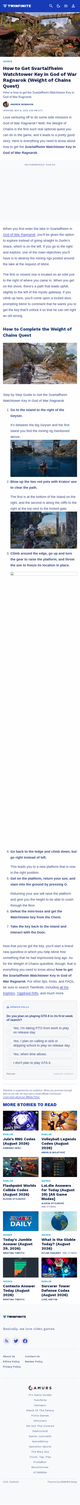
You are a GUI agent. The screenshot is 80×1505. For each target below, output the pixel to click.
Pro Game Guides (40, 1394)
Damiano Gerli (12, 1148)
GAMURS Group (68, 1482)
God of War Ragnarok (19, 235)
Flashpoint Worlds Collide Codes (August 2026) (19, 1190)
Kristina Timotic (14, 1253)
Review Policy (34, 1361)
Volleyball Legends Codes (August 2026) (58, 1143)
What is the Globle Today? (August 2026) (58, 1244)
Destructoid (40, 1431)
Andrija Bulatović (53, 1152)
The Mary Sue (40, 1451)
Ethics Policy (11, 1361)
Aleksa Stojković (14, 1199)
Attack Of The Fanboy (40, 1410)
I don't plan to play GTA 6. (32, 1063)
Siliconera (40, 1420)
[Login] (73, 6)
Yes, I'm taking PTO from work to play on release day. (41, 1030)
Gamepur (40, 1405)
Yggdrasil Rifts (27, 993)
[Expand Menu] (66, 6)
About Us (9, 1356)
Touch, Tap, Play (40, 1456)
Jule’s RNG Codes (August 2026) (19, 1141)
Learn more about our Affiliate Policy (21, 1097)
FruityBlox (40, 1462)
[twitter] (16, 1341)
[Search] (51, 6)
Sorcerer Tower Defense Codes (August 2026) (55, 1290)
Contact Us (32, 1356)
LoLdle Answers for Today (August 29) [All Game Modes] (58, 1192)
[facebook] (25, 1341)
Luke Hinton (49, 1299)
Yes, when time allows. (30, 1054)
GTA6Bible (40, 1472)
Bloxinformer (40, 1467)
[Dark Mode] (58, 6)
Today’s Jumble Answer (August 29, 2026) (18, 1244)
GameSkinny (40, 1441)
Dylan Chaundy (51, 1253)
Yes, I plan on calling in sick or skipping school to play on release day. (42, 1043)
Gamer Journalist (40, 1436)
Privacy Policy (12, 1366)
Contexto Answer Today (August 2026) (19, 1290)
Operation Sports (40, 1446)
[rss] (6, 1341)
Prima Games (40, 1415)
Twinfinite (40, 1400)
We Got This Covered (40, 1425)
